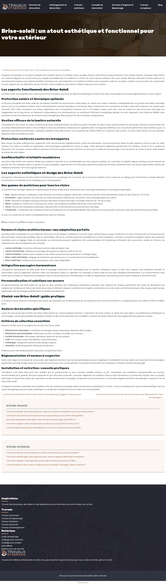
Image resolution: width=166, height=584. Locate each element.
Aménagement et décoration (58, 6)
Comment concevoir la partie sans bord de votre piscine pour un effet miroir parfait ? (45, 415)
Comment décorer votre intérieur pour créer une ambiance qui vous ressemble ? (43, 452)
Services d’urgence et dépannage (122, 6)
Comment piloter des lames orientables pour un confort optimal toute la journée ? (44, 427)
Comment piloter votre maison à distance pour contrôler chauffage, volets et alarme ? (46, 464)
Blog (160, 5)
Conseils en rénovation (97, 6)
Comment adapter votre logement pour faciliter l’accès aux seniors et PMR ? (41, 460)
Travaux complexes (145, 6)
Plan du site (83, 582)
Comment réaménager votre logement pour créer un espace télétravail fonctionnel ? (45, 456)
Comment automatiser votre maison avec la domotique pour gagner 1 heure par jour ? (42, 396)
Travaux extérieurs (79, 6)
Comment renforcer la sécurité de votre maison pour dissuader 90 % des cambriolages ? (129, 396)
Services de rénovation (34, 6)
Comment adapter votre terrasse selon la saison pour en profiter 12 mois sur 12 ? (42, 423)
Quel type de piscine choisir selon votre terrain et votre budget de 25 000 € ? (41, 419)
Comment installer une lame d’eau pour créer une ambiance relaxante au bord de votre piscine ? (50, 411)
